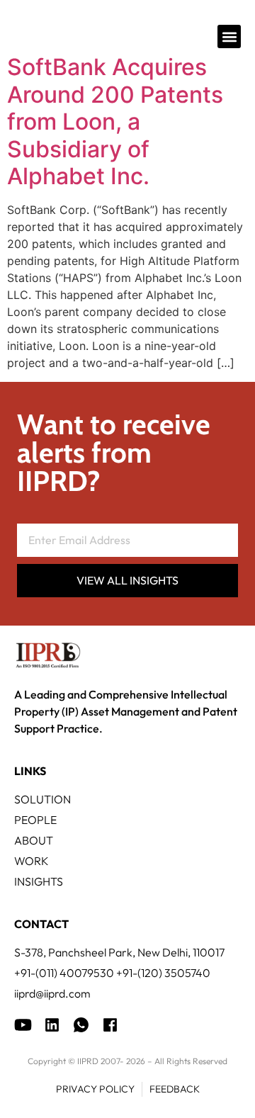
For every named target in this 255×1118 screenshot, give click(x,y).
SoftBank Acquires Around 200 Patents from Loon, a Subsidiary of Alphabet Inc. (115, 121)
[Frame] (81, 1025)
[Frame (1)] (52, 1025)
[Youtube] (23, 1025)
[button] (229, 36)
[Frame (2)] (110, 1025)
